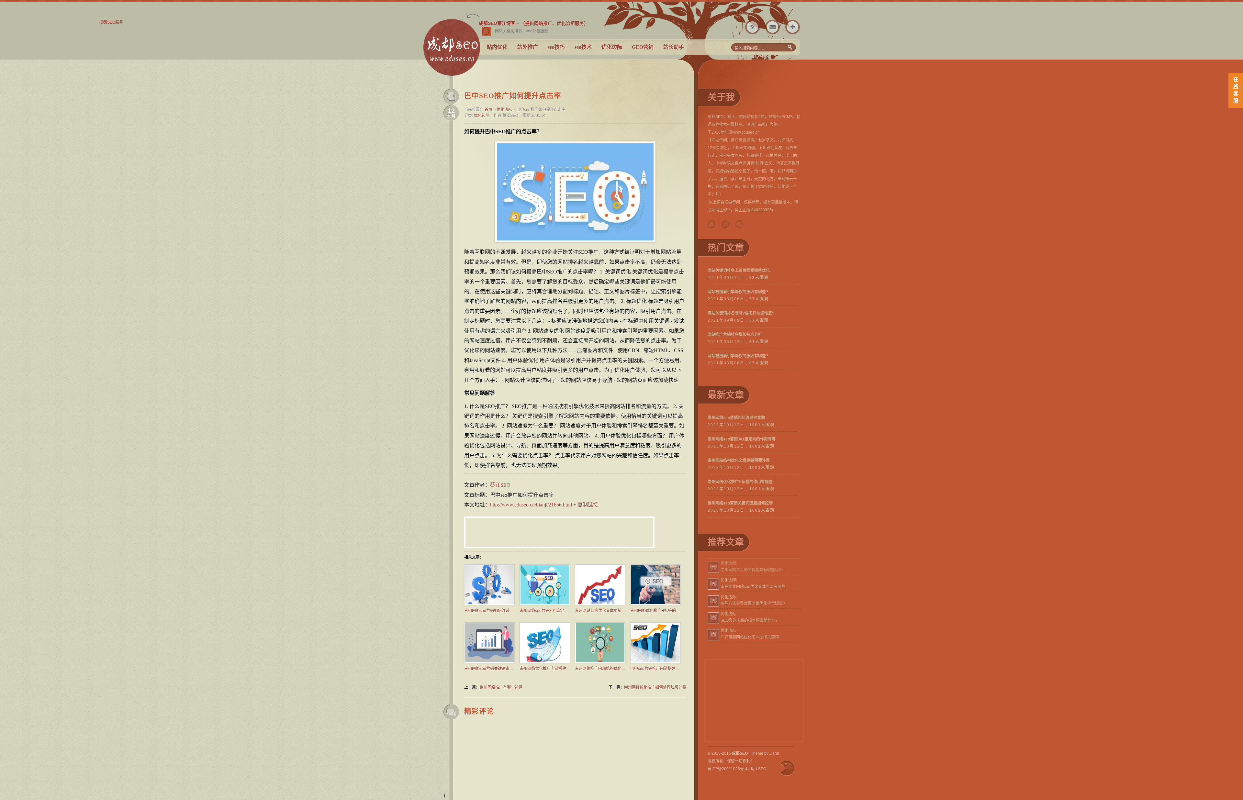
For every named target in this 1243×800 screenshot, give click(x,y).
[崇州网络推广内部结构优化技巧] (600, 662)
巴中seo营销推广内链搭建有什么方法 (655, 668)
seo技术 (583, 47)
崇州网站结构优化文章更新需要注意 (739, 460)
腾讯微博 (726, 224)
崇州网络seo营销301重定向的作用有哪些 (545, 610)
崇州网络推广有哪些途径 (501, 687)
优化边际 (611, 47)
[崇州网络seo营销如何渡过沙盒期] (489, 604)
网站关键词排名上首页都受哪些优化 (739, 270)
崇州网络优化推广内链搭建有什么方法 (545, 668)
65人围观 (759, 363)
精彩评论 (479, 711)
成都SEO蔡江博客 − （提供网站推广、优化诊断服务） (533, 23)
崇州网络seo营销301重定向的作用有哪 (742, 439)
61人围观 (759, 341)
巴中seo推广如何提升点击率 (512, 96)
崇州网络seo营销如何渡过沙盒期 (489, 610)
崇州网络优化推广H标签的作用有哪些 (740, 482)
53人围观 (759, 277)
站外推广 (527, 47)
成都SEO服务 (451, 50)
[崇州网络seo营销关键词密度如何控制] (489, 662)
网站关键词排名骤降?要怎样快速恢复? (741, 313)
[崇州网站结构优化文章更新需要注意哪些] (600, 604)
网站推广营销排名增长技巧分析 (735, 334)
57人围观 (759, 299)
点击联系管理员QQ (486, 31)
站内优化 (497, 47)
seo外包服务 (537, 31)
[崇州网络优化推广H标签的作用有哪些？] (655, 604)
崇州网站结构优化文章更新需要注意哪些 (600, 610)
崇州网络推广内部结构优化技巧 (600, 668)
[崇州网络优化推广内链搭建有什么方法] (545, 662)
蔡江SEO (500, 485)
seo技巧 (556, 47)
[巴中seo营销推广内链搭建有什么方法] (655, 662)
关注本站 (752, 27)
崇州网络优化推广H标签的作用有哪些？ (655, 610)
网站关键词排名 (508, 31)
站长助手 (673, 47)
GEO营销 (643, 47)
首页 (488, 109)
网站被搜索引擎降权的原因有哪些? (738, 292)
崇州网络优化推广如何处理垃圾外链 (655, 687)
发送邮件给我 (772, 27)
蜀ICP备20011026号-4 (727, 769)
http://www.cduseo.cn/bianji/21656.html (531, 504)
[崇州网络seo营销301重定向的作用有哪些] (545, 604)
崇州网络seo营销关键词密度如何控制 (489, 668)
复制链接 (587, 504)
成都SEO (740, 753)
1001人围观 (762, 425)
